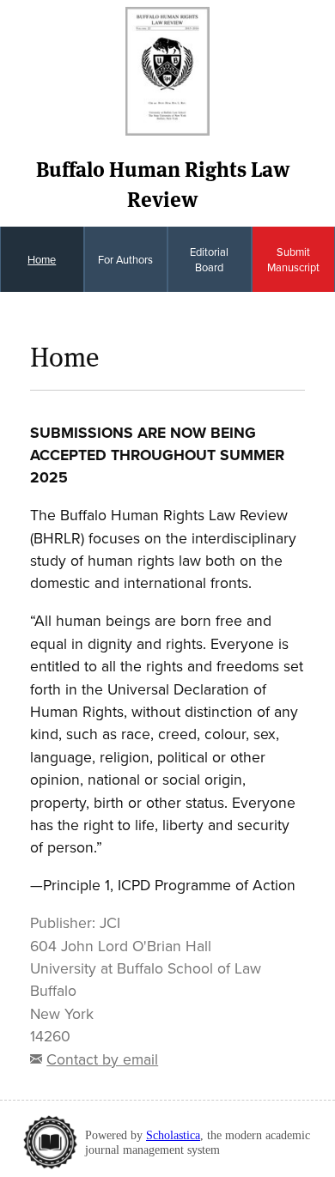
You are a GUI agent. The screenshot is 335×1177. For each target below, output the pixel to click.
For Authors (125, 259)
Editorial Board (209, 259)
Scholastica (173, 1135)
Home (41, 259)
